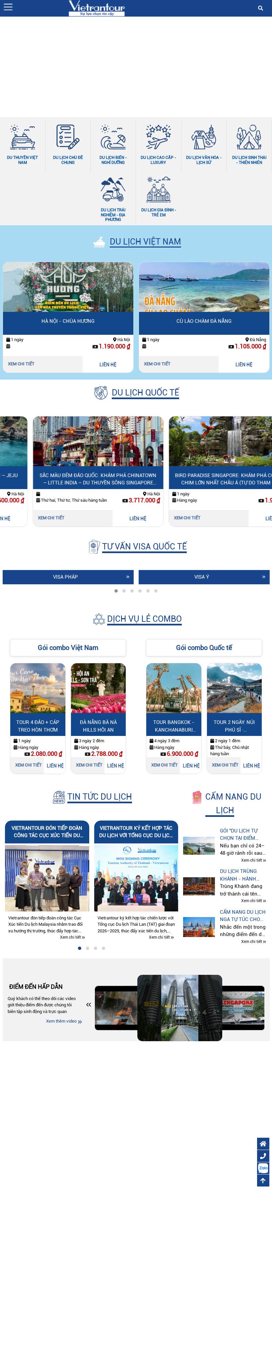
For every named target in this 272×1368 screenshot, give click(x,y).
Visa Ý (201, 577)
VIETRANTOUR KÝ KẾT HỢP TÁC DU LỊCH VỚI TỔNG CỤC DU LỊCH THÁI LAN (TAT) (136, 832)
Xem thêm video (61, 1021)
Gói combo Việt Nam (68, 648)
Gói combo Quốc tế (204, 648)
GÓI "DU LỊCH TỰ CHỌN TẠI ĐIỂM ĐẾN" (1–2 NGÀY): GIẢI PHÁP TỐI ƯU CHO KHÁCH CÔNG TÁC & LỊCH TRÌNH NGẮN (241, 835)
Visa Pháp (65, 577)
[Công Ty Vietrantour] (96, 7)
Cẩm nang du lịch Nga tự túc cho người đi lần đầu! (243, 916)
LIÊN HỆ (108, 364)
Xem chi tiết (21, 363)
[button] (8, 7)
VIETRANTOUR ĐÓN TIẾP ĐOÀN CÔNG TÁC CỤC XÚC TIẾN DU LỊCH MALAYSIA (47, 832)
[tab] (116, 591)
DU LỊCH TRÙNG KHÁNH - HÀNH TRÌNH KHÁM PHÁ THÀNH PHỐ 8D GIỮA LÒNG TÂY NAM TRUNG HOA (241, 875)
